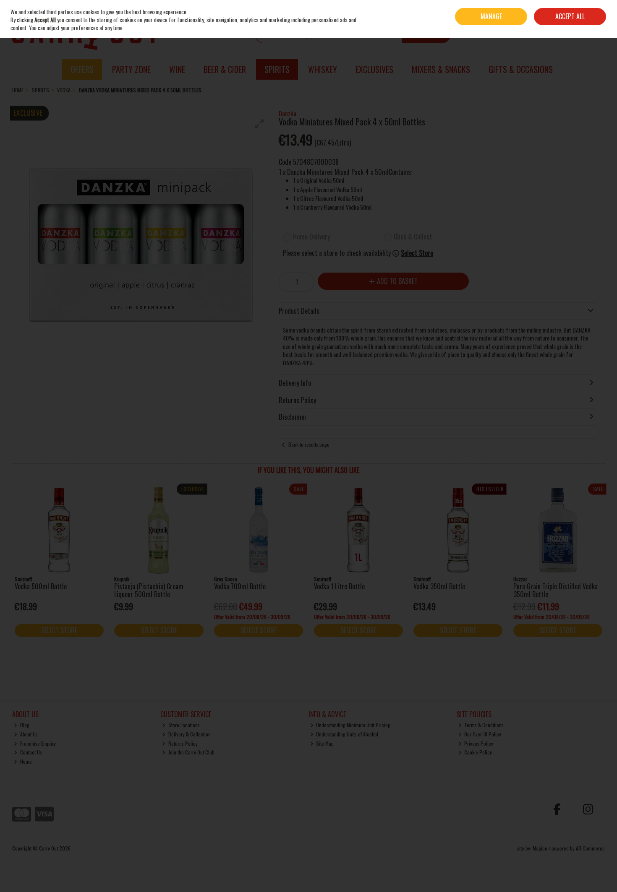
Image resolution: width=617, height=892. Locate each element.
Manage (491, 16)
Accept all (570, 16)
